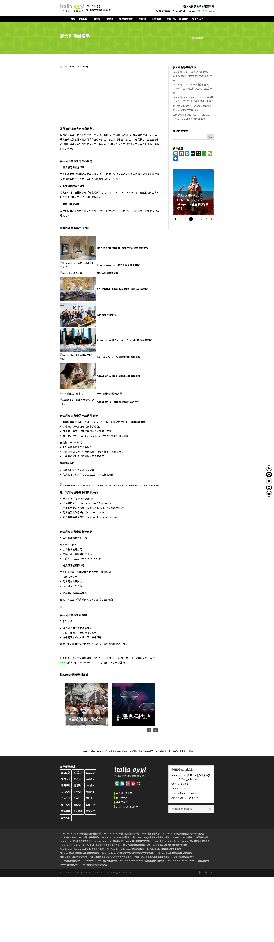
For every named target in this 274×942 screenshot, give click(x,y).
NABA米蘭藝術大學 (108, 273)
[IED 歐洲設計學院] (78, 315)
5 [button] (196, 219)
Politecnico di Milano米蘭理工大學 (118, 837)
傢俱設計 (90, 798)
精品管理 (65, 811)
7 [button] (206, 219)
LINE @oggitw (206, 11)
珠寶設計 (90, 779)
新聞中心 (171, 19)
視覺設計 (78, 785)
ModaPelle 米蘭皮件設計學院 (73, 856)
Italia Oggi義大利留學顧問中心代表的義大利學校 (117, 751)
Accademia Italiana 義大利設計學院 (118, 401)
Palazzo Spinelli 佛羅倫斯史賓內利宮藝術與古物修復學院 (128, 853)
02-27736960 (163, 11)
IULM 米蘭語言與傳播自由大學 (136, 845)
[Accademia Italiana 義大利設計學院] (78, 402)
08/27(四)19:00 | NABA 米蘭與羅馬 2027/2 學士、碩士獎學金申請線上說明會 (193, 88)
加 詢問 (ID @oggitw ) (185, 797)
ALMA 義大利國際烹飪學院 (138, 841)
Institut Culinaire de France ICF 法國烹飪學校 (188, 860)
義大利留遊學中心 (125, 793)
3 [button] (185, 219)
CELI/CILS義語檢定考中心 (129, 806)
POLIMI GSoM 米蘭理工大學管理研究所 (190, 837)
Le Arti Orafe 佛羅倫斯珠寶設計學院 (164, 849)
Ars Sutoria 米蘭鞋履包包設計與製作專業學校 (111, 856)
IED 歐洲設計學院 (106, 314)
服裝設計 (65, 772)
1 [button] (175, 219)
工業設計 (78, 772)
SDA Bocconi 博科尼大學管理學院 (75, 841)
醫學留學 (90, 811)
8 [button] (211, 219)
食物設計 (90, 791)
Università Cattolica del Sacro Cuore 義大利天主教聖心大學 (181, 841)
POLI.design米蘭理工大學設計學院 (153, 837)
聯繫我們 (183, 19)
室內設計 (65, 779)
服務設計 (78, 791)
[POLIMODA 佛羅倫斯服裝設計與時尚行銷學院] (78, 289)
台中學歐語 (121, 802)
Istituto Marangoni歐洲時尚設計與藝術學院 (122, 247)
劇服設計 (78, 804)
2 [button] (180, 219)
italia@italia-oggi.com (184, 11)
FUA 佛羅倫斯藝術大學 (109, 393)
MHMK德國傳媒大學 (69, 864)
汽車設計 (90, 785)
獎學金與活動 (126, 19)
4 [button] (190, 219)
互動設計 (65, 798)
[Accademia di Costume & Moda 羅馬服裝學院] (78, 340)
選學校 (97, 19)
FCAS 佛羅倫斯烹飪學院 (183, 856)
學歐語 (142, 19)
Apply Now (197, 19)
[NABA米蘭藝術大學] (78, 273)
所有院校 (65, 817)
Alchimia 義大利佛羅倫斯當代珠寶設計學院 (79, 853)
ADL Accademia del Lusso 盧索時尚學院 (125, 849)
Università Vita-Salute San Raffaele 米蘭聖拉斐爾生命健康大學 (90, 845)
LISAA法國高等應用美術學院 (94, 864)
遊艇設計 (65, 791)
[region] (110, 705)
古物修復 (78, 811)
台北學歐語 (121, 797)
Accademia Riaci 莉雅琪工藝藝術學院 (118, 375)
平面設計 (65, 785)
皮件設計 (78, 798)
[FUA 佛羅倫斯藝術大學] (78, 394)
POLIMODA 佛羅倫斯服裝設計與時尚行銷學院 (122, 289)
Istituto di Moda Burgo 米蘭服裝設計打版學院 (142, 860)
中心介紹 (83, 19)
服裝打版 (90, 804)
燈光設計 (65, 804)
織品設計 (78, 779)
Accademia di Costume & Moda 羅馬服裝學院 (124, 340)
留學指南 (156, 19)
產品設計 (90, 772)
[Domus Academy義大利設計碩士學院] (78, 265)
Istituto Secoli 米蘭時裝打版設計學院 (118, 357)
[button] (86, 704)
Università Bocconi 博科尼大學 (108, 841)
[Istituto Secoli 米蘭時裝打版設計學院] (78, 357)
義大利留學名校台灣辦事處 (198, 6)
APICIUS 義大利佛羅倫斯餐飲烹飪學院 (170, 845)
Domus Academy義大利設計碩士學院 (118, 265)
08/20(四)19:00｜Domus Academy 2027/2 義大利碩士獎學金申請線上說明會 (193, 75)
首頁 (73, 19)
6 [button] (201, 219)
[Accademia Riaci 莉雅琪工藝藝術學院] (78, 376)
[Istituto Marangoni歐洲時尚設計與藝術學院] (78, 248)
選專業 (109, 19)
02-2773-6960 (180, 783)
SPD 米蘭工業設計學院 (89, 837)
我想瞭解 (198, 38)
